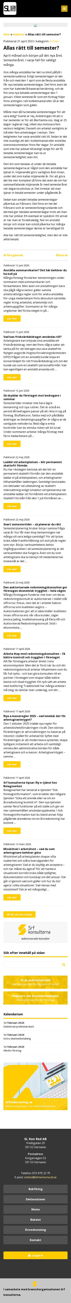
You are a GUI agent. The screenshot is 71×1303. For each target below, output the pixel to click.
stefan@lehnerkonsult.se (40, 1177)
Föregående (14, 255)
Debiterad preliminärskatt (18, 1024)
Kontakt (35, 1240)
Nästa (60, 255)
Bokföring (36, 1189)
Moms (35, 1209)
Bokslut (35, 1220)
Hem (6, 34)
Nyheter (19, 34)
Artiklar (54, 41)
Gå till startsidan (20, 914)
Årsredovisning (35, 1230)
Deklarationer (35, 1199)
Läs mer (12, 318)
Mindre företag (13, 1048)
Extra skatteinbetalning (17, 1036)
